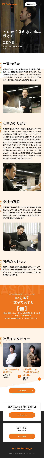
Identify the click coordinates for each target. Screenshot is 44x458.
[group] (12, 360)
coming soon (22, 415)
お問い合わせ (30, 4)
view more (22, 390)
